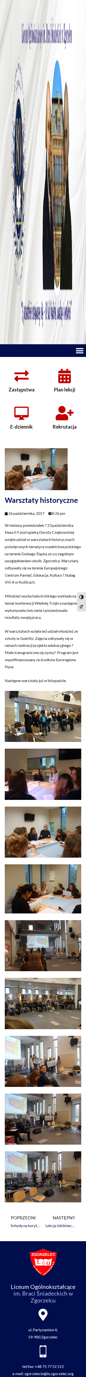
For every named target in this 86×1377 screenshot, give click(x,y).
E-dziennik (21, 427)
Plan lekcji (64, 389)
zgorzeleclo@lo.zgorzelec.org (49, 1373)
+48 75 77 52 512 (49, 1366)
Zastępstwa (22, 389)
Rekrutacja (65, 427)
